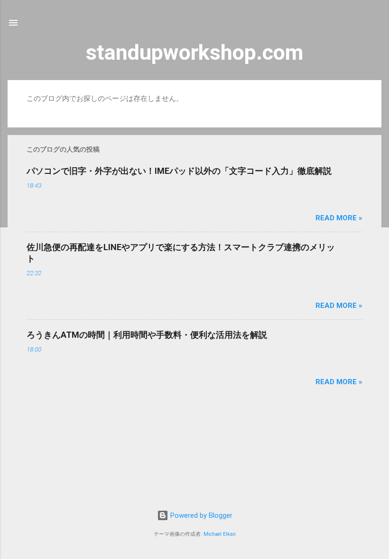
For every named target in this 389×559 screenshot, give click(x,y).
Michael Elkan (220, 534)
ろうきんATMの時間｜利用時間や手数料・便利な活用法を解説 (147, 335)
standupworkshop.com (194, 52)
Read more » (338, 218)
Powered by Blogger (200, 515)
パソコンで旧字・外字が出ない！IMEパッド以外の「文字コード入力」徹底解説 (179, 171)
